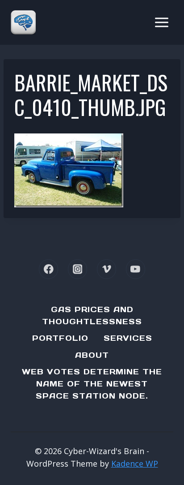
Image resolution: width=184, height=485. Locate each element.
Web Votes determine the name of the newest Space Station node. (92, 384)
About (92, 355)
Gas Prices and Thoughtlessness (92, 315)
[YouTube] (135, 269)
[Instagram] (77, 269)
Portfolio (60, 338)
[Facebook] (48, 269)
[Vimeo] (106, 269)
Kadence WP (134, 463)
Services (128, 338)
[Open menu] (161, 22)
